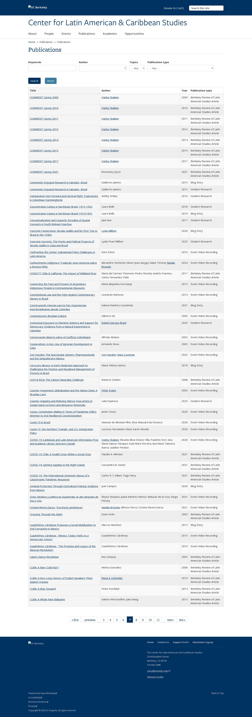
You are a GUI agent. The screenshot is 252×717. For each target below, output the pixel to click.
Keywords (34, 62)
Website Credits (155, 676)
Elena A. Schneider (112, 578)
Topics (133, 62)
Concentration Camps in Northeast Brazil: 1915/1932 (61, 213)
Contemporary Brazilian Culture (48, 316)
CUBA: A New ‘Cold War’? (44, 567)
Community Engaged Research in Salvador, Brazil (58, 182)
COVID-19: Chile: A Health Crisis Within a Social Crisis (60, 454)
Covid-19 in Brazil (40, 422)
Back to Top (218, 693)
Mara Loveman (126, 354)
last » (183, 620)
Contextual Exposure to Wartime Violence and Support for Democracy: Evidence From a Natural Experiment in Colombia (64, 326)
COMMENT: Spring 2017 (44, 161)
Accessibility (35, 697)
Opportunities (135, 34)
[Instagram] (51, 649)
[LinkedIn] (38, 649)
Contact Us (163, 642)
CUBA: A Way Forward (43, 588)
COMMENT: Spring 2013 (44, 129)
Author (83, 62)
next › (171, 620)
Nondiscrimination (38, 701)
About (32, 34)
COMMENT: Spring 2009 (44, 97)
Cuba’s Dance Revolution (44, 556)
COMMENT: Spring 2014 (44, 140)
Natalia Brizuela (110, 507)
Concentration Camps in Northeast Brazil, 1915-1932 (61, 206)
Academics (110, 34)
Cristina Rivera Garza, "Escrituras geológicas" (56, 507)
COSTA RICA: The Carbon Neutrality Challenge (57, 379)
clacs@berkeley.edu (158, 670)
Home (31, 42)
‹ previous (91, 620)
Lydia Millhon (108, 230)
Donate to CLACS (174, 8)
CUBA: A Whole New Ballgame (47, 599)
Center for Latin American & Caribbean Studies (107, 23)
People (50, 34)
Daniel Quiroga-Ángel (113, 322)
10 (151, 620)
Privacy (32, 706)
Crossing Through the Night (46, 514)
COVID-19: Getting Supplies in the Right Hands (57, 465)
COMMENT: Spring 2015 (44, 150)
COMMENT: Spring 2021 (44, 171)
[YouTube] (44, 649)
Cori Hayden (108, 354)
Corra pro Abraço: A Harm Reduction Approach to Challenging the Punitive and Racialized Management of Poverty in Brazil (62, 369)
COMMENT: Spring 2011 (44, 118)
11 (159, 620)
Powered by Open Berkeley (42, 693)
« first (76, 620)
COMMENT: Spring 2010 (44, 108)
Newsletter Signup (203, 642)
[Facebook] (31, 649)
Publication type (158, 62)
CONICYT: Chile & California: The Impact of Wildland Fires (63, 273)
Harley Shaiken (110, 97)
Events (66, 34)
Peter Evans (108, 390)
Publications (87, 34)
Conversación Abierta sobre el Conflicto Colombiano (60, 337)
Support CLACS (181, 642)
